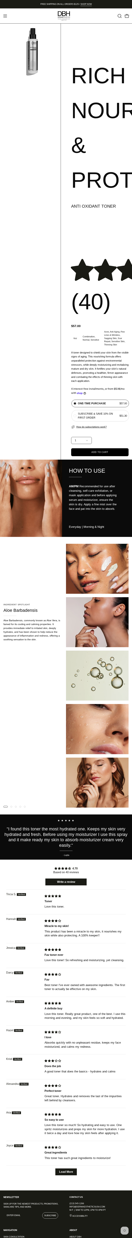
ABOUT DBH (75, 1237)
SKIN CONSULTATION (13, 1237)
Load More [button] (66, 1171)
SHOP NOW (86, 4)
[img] (53, 896)
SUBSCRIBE (50, 1215)
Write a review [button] (66, 881)
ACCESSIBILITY (80, 1216)
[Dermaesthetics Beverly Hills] (66, 16)
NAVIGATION (10, 1230)
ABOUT (73, 1230)
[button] (119, 16)
